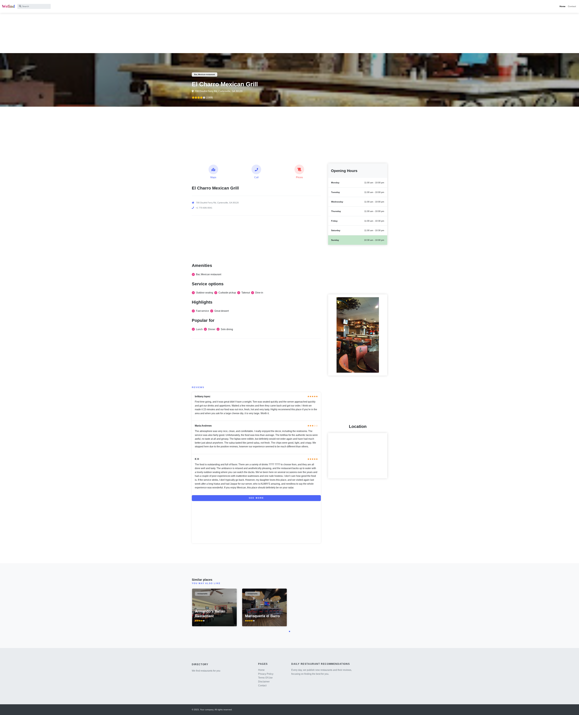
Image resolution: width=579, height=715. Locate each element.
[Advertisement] (90, 32)
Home (562, 6)
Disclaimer (264, 681)
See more (256, 498)
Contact (572, 6)
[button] (289, 631)
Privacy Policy (265, 674)
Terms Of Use (265, 677)
